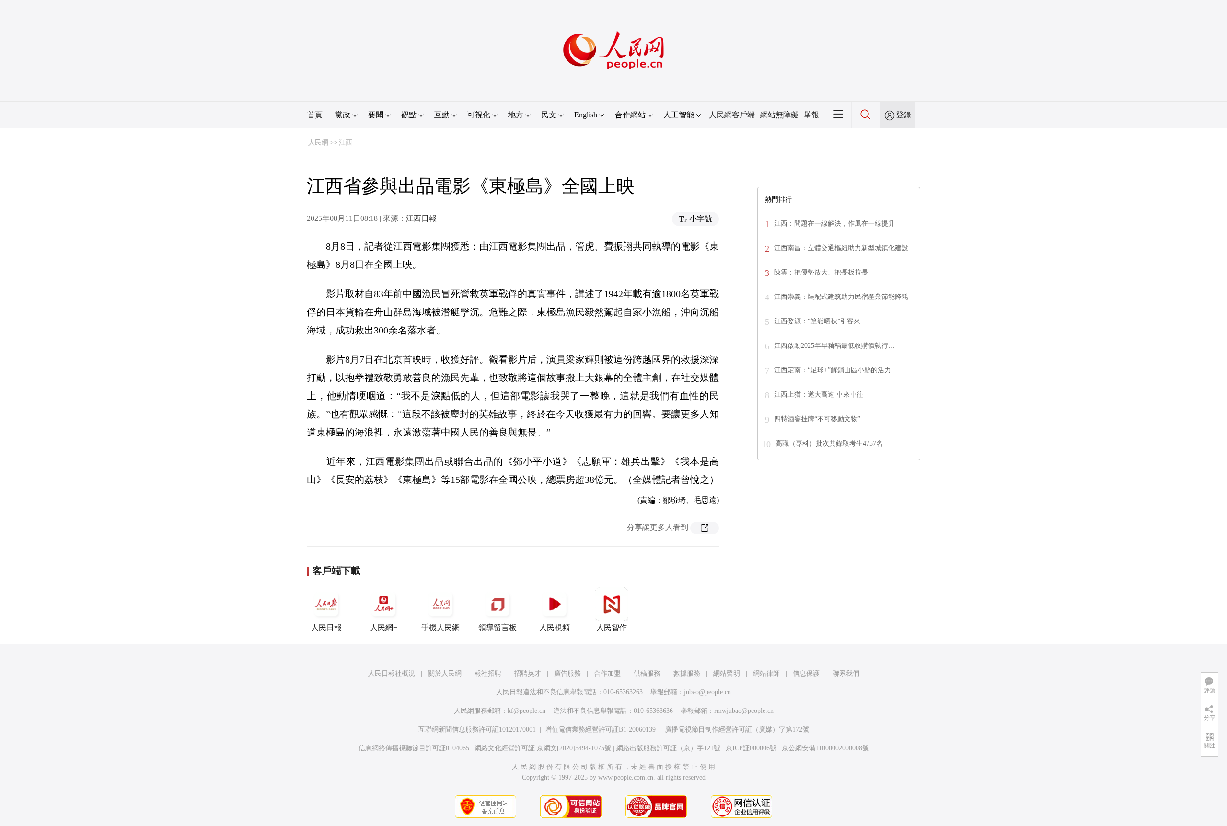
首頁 (315, 115)
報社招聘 (488, 673)
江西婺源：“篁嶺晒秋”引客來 (817, 321)
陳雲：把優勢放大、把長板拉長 (821, 272)
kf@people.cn (526, 710)
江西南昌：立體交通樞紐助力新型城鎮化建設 (841, 248)
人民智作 (611, 627)
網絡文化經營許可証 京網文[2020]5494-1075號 (543, 748)
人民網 (318, 142)
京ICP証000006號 (751, 748)
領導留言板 (497, 627)
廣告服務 (567, 673)
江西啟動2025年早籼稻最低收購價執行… (834, 345)
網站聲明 (726, 673)
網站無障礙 (779, 115)
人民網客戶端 (732, 115)
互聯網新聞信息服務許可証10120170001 (477, 729)
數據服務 (686, 673)
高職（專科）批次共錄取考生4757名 (829, 443)
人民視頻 (554, 627)
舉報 (811, 115)
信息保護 (806, 673)
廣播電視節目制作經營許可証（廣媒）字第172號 (737, 729)
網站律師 (766, 673)
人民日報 (326, 627)
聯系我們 (846, 673)
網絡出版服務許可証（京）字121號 (668, 748)
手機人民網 (440, 627)
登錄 (903, 115)
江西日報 (421, 218)
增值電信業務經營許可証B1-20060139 (600, 729)
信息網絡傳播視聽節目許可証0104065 (414, 748)
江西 (345, 142)
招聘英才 (527, 673)
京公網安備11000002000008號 (825, 748)
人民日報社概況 (391, 673)
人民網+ (383, 627)
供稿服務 (647, 673)
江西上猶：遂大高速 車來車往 (818, 394)
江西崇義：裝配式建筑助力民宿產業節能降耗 (841, 296)
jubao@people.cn (707, 692)
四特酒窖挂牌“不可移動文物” (817, 419)
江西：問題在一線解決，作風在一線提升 (834, 223)
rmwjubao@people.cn (744, 710)
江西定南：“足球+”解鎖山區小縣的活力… (836, 370)
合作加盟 (607, 673)
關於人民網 (445, 673)
